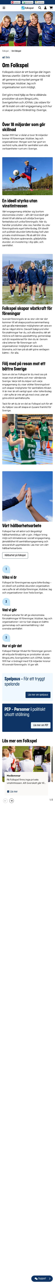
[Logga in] (45, 8)
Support (42, 1279)
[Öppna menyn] (4, 8)
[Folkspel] (27, 7)
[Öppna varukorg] (51, 8)
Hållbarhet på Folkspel (15, 555)
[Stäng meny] (50, 1279)
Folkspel (5, 51)
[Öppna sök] (39, 8)
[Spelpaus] (16, 2)
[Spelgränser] (28, 2)
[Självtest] (39, 2)
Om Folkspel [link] (16, 51)
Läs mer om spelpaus (38, 695)
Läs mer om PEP (40, 725)
